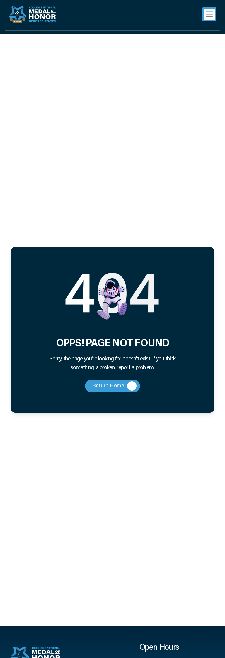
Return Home (108, 386)
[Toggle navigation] (209, 14)
